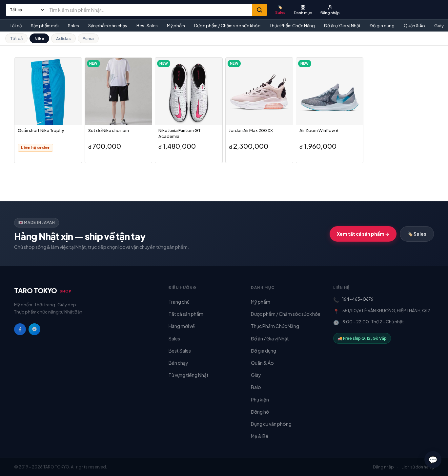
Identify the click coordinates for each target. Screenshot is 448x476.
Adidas (63, 38)
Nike (39, 38)
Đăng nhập (383, 466)
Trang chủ (179, 302)
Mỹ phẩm (176, 25)
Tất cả (16, 25)
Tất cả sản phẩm (186, 314)
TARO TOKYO (42, 290)
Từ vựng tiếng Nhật (189, 375)
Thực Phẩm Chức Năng (292, 25)
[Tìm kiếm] (259, 10)
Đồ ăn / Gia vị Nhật (342, 25)
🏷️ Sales (416, 234)
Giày (256, 375)
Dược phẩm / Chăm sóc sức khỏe (227, 25)
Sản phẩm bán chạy (107, 25)
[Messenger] (34, 329)
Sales (73, 25)
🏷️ (280, 9)
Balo (256, 387)
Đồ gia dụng (382, 25)
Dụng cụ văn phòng (271, 424)
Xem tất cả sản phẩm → (363, 234)
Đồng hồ (260, 412)
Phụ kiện (260, 399)
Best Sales (147, 25)
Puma (88, 38)
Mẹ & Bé (259, 436)
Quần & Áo (414, 25)
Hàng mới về (182, 326)
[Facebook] (20, 329)
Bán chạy (178, 363)
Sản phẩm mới (45, 25)
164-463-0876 (357, 299)
